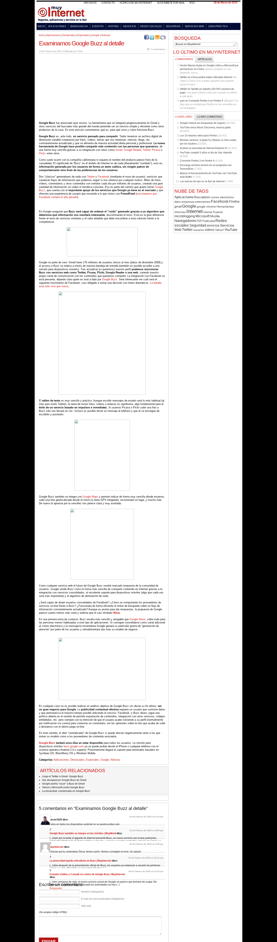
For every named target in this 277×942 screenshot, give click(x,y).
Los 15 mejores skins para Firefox (198, 135)
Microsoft (202, 216)
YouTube (230, 230)
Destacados (69, 35)
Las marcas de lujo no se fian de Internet (202, 181)
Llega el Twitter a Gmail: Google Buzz (62, 776)
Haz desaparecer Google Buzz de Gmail (64, 780)
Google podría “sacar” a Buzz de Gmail (63, 783)
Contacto (108, 2)
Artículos (205, 59)
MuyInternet (56, 847)
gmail (177, 206)
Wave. (117, 612)
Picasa (156, 149)
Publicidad (209, 221)
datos (177, 201)
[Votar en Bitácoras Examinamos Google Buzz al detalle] (162, 38)
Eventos (98, 26)
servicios (213, 225)
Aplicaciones (57, 26)
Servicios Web (194, 26)
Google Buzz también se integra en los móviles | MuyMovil (83, 833)
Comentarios (184, 59)
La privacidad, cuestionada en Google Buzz (66, 791)
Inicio (41, 26)
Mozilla (215, 216)
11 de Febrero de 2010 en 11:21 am (146, 858)
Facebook (103, 176)
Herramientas (225, 206)
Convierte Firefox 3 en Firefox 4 (197, 160)
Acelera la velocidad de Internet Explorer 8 (203, 148)
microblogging (184, 216)
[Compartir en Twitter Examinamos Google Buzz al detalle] (151, 38)
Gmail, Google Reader (128, 149)
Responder (56, 888)
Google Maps (90, 496)
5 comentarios (158, 49)
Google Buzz (109, 279)
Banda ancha (79, 26)
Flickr (42, 153)
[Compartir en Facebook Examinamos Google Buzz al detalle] (146, 38)
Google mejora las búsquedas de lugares (202, 123)
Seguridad (173, 26)
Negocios (129, 26)
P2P (199, 221)
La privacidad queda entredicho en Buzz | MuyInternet (80, 860)
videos (209, 229)
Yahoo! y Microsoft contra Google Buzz (63, 787)
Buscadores (202, 197)
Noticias (105, 35)
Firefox (234, 201)
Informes (180, 212)
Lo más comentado (209, 116)
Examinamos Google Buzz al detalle (81, 43)
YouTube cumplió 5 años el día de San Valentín (206, 152)
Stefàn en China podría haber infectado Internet (206, 77)
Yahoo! (219, 229)
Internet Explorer (213, 212)
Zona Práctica (218, 26)
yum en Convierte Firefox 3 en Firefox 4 (201, 100)
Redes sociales (151, 26)
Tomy (80, 51)
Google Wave (137, 619)
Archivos (90, 2)
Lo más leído (183, 116)
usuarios (198, 229)
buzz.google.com (74, 746)
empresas (187, 201)
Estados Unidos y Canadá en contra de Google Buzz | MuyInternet (87, 874)
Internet (194, 211)
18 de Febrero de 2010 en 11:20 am (145, 871)
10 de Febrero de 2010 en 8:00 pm (146, 830)
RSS (192, 2)
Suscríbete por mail (171, 2)
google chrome (206, 206)
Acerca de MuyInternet (136, 2)
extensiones (202, 201)
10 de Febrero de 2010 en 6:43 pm (146, 817)
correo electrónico (222, 197)
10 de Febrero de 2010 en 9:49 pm (146, 844)
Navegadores (185, 221)
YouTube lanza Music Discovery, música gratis (205, 127)
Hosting (113, 26)
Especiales (83, 35)
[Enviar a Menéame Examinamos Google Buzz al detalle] (157, 38)
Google (95, 35)
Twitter (146, 149)
